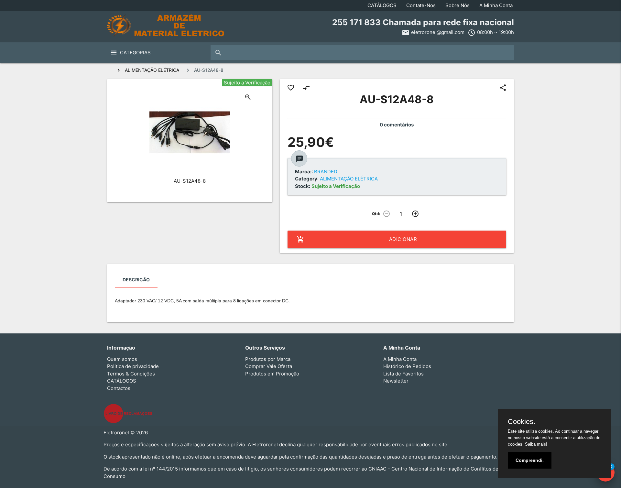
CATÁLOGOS (382, 5)
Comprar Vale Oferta (268, 366)
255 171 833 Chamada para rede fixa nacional (423, 22)
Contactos (118, 388)
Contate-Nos (421, 5)
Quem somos (122, 359)
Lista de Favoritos (403, 374)
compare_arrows (306, 88)
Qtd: (376, 213)
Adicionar (357, 239)
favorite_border (291, 88)
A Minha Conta (496, 5)
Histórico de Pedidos (407, 366)
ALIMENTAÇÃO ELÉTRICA (152, 70)
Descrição (136, 279)
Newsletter (396, 381)
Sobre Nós (457, 5)
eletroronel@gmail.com (437, 32)
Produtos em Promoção (272, 374)
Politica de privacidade (133, 366)
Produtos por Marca (267, 359)
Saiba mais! (536, 444)
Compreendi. (530, 460)
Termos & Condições (131, 374)
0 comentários (397, 125)
